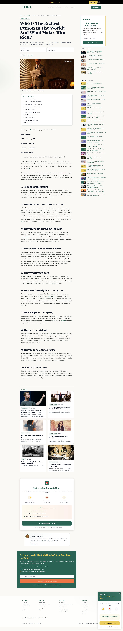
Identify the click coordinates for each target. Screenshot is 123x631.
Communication (27, 15)
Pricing (72, 7)
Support (84, 613)
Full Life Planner (42, 606)
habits (64, 173)
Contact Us (84, 604)
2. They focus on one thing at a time (33, 101)
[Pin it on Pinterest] (24, 55)
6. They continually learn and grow (32, 112)
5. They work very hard (29, 109)
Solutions (66, 7)
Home (21, 15)
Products (59, 7)
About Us (84, 602)
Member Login (85, 611)
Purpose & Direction (63, 606)
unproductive (25, 237)
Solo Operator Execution (64, 611)
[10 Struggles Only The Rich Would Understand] (61, 452)
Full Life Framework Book (44, 604)
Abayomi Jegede (25, 50)
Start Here (51, 7)
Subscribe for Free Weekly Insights (47, 581)
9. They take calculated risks (31, 120)
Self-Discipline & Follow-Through (65, 604)
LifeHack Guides (25, 602)
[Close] (99, 2)
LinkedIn (46, 617)
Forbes (30, 130)
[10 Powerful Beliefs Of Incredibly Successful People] (61, 396)
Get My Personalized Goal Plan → (47, 523)
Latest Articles (85, 606)
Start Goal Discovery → (109, 623)
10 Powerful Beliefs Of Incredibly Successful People (60, 407)
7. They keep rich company (30, 115)
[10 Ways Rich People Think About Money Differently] (33, 451)
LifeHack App (42, 602)
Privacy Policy (89, 623)
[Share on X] (28, 55)
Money (23, 459)
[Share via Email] (32, 55)
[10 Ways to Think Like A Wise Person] (60, 425)
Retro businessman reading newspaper (28, 90)
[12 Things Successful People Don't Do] (33, 425)
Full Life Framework (26, 606)
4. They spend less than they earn (32, 107)
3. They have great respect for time (33, 104)
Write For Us (85, 609)
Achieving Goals (25, 609)
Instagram (29, 617)
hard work (51, 296)
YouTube (41, 617)
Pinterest (35, 617)
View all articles (34, 544)
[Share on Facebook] (21, 55)
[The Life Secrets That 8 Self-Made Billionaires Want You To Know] (33, 398)
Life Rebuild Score (25, 604)
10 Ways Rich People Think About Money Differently (32, 462)
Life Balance (24, 608)
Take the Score (96, 7)
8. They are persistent (29, 117)
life (22, 221)
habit (28, 168)
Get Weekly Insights (93, 42)
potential (63, 320)
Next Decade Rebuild (63, 609)
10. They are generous (29, 122)
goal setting (34, 195)
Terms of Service (81, 623)
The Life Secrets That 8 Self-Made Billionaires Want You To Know (32, 411)
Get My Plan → (93, 2)
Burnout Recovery (62, 602)
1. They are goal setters (30, 99)
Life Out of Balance (63, 608)
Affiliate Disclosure (97, 623)
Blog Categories (85, 608)
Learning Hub (42, 608)
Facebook (24, 617)
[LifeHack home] (27, 7)
